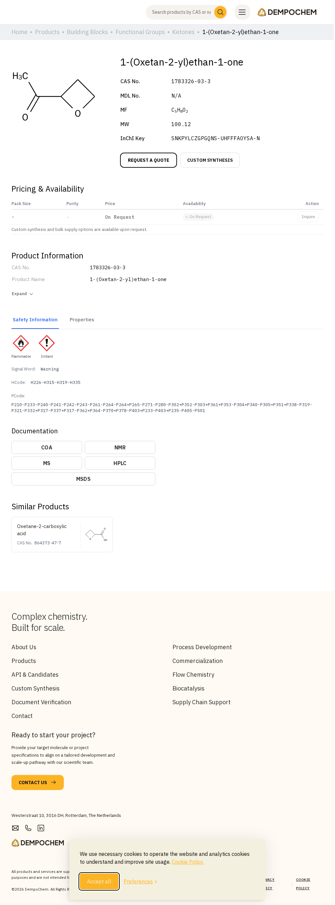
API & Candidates (35, 674)
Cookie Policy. (188, 861)
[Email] (15, 828)
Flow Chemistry (193, 674)
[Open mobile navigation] (242, 12)
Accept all (99, 881)
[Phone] (28, 828)
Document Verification (41, 702)
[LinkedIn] (41, 828)
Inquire (308, 216)
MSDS (83, 479)
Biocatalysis (188, 688)
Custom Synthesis (35, 688)
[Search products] (220, 12)
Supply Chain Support (201, 702)
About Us (23, 647)
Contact (22, 716)
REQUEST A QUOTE (148, 160)
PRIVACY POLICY (267, 883)
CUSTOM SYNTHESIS (210, 160)
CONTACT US (33, 782)
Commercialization (197, 661)
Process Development (202, 647)
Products (23, 661)
